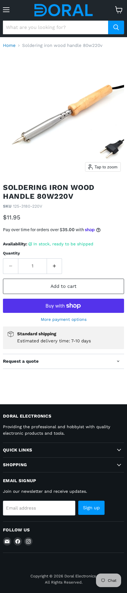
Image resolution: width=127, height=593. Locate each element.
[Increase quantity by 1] (54, 266)
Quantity (11, 253)
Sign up (91, 507)
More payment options (64, 319)
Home (9, 45)
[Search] (116, 27)
